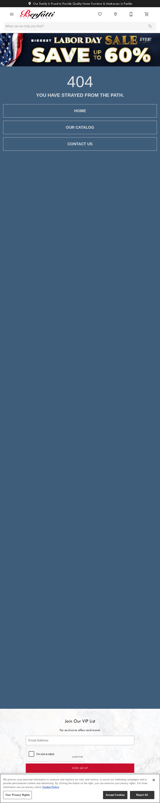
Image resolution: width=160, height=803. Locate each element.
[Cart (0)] (146, 14)
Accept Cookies (115, 794)
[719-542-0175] (131, 14)
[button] (11, 14)
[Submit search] (150, 26)
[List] (100, 14)
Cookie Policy (50, 787)
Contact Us (80, 144)
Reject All (142, 794)
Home (80, 111)
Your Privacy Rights (17, 794)
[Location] (115, 14)
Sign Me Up (80, 768)
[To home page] (38, 14)
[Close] (153, 780)
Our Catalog (80, 127)
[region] (80, 788)
